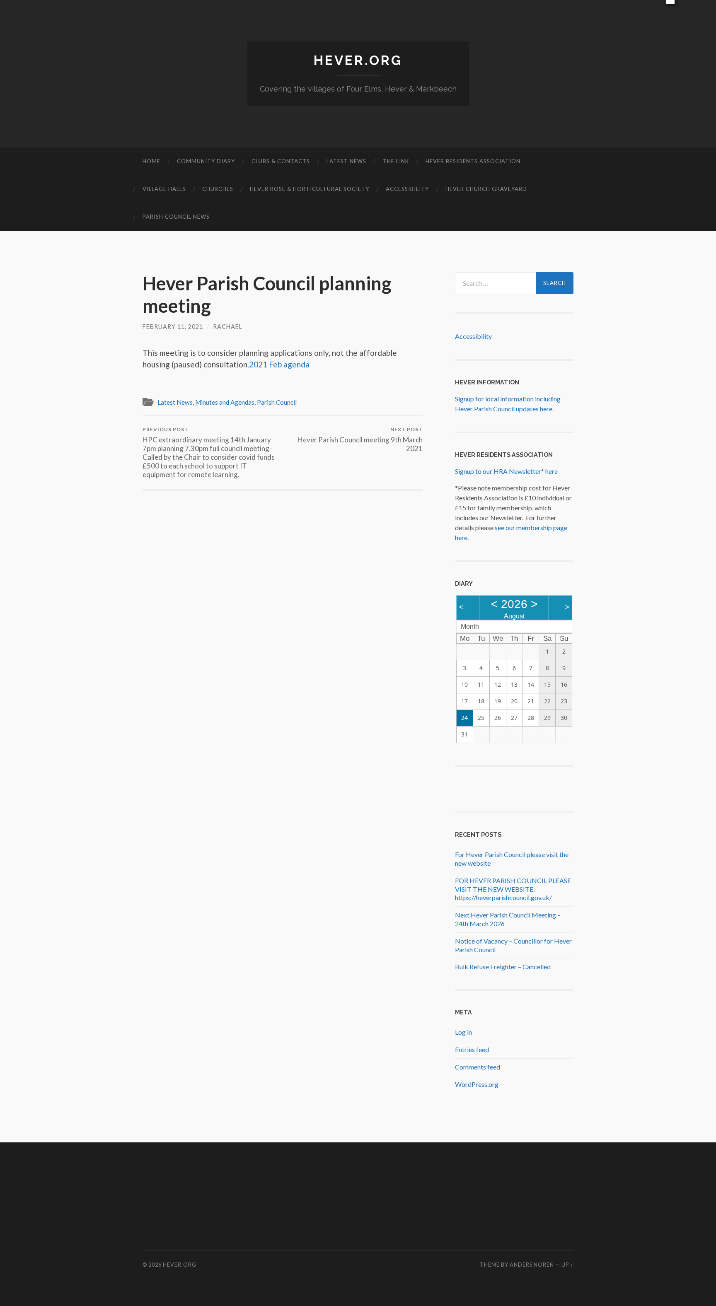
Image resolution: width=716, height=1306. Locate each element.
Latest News (346, 161)
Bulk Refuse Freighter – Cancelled (503, 966)
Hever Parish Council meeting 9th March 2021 (360, 439)
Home (151, 161)
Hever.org (358, 60)
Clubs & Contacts (281, 161)
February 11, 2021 (173, 326)
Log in (463, 1032)
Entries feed (472, 1049)
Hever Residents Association (473, 161)
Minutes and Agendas (224, 402)
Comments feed (477, 1067)
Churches (217, 189)
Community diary (206, 161)
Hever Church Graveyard (486, 189)
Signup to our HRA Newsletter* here (506, 471)
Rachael (227, 326)
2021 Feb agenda (279, 364)
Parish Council (277, 402)
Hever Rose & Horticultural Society (309, 189)
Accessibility (407, 189)
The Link (396, 161)
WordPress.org (476, 1084)
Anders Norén (532, 1264)
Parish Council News (176, 216)
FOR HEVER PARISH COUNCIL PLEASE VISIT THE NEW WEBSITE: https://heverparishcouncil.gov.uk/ (513, 889)
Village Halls (164, 189)
